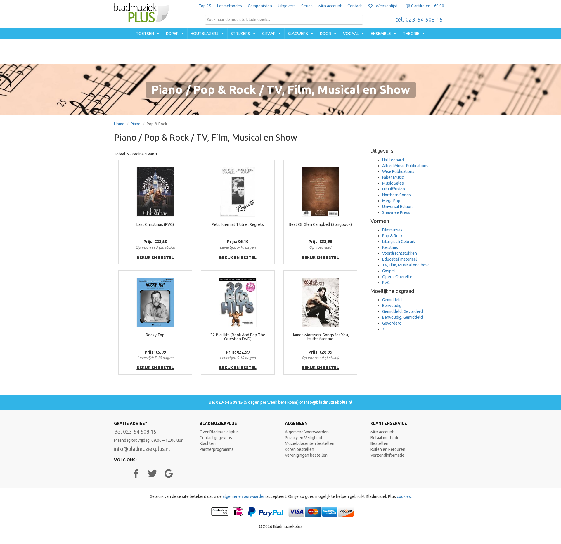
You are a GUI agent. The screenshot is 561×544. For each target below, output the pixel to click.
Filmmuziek (392, 230)
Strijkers (240, 33)
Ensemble (381, 33)
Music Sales (393, 183)
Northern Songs (396, 195)
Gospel (388, 270)
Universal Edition (397, 206)
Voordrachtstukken (399, 253)
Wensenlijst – (387, 6)
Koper (172, 33)
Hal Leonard (393, 159)
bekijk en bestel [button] (155, 257)
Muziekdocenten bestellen (309, 443)
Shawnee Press (396, 212)
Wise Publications (398, 171)
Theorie (411, 33)
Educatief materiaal (399, 259)
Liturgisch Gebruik (398, 241)
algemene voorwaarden (244, 496)
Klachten (208, 443)
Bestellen (379, 443)
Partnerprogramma (216, 449)
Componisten (260, 6)
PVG (386, 282)
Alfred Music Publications (405, 165)
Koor (325, 33)
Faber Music (393, 177)
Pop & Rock (392, 235)
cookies (404, 496)
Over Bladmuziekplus (219, 431)
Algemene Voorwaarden (307, 431)
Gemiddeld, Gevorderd (402, 311)
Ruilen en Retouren (387, 449)
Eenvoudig (391, 305)
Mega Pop (391, 200)
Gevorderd (391, 323)
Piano (136, 124)
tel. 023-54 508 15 (419, 19)
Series (307, 6)
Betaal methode (384, 437)
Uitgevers (286, 6)
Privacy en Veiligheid (303, 437)
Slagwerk (298, 33)
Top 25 (205, 6)
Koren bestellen (299, 449)
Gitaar (269, 33)
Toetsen (145, 33)
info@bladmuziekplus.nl (328, 402)
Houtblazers (205, 33)
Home (119, 124)
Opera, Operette (397, 276)
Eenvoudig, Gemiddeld (402, 317)
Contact (354, 6)
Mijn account (330, 6)
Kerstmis (390, 247)
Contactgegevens (216, 437)
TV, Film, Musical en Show (405, 265)
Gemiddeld (392, 299)
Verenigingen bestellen (306, 455)
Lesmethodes (229, 6)
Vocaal (351, 33)
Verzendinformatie (387, 455)
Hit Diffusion (393, 189)
